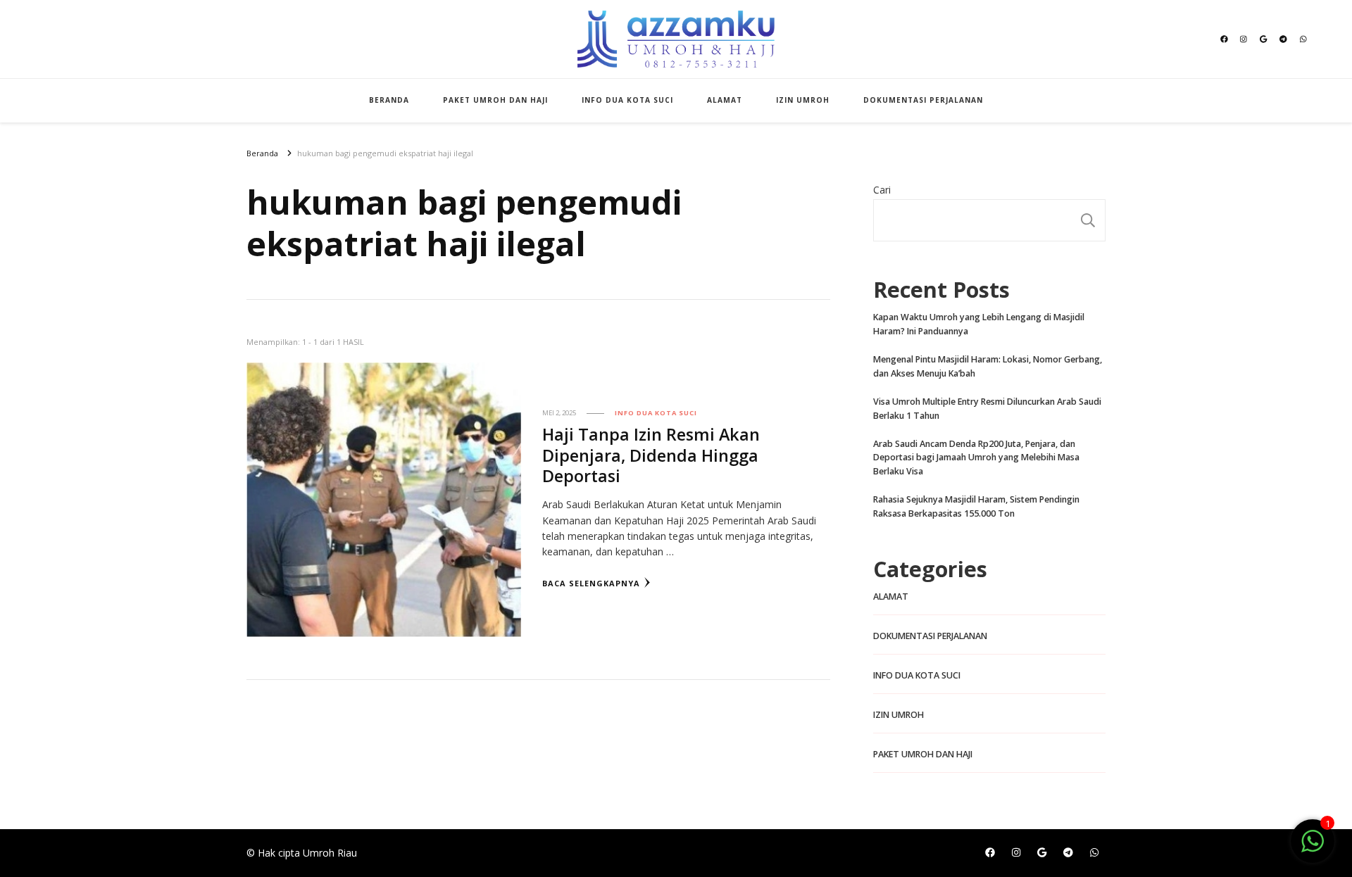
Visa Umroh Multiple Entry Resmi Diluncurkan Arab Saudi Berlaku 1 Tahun (987, 409)
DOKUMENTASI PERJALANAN (923, 100)
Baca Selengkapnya (591, 583)
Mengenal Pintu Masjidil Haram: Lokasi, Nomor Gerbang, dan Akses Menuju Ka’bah (987, 366)
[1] (1312, 848)
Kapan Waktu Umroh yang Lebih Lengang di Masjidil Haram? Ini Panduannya (978, 324)
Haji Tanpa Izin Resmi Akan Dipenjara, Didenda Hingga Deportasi (651, 454)
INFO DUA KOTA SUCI (627, 100)
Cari (882, 189)
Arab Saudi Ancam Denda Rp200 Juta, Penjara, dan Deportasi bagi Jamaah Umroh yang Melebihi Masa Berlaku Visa (976, 458)
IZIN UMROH (803, 100)
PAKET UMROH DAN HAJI (495, 100)
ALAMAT (724, 100)
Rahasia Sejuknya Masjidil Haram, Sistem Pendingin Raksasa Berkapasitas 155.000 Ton (976, 506)
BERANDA (389, 100)
